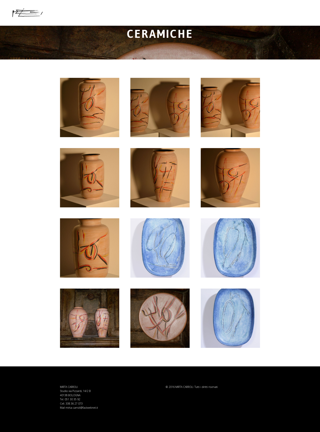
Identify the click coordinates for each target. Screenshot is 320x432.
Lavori (224, 9)
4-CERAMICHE (160, 21)
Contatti (255, 9)
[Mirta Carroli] (27, 12)
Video (238, 9)
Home (210, 9)
